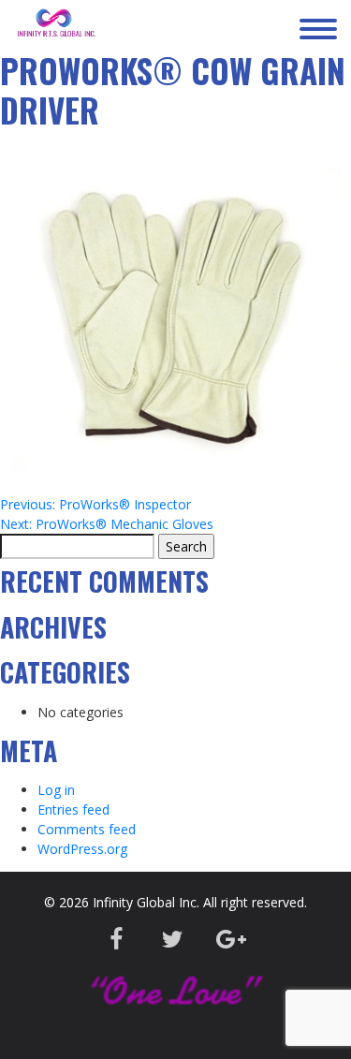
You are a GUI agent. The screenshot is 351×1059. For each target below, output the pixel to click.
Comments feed (86, 829)
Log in (56, 790)
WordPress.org (82, 849)
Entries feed (73, 809)
